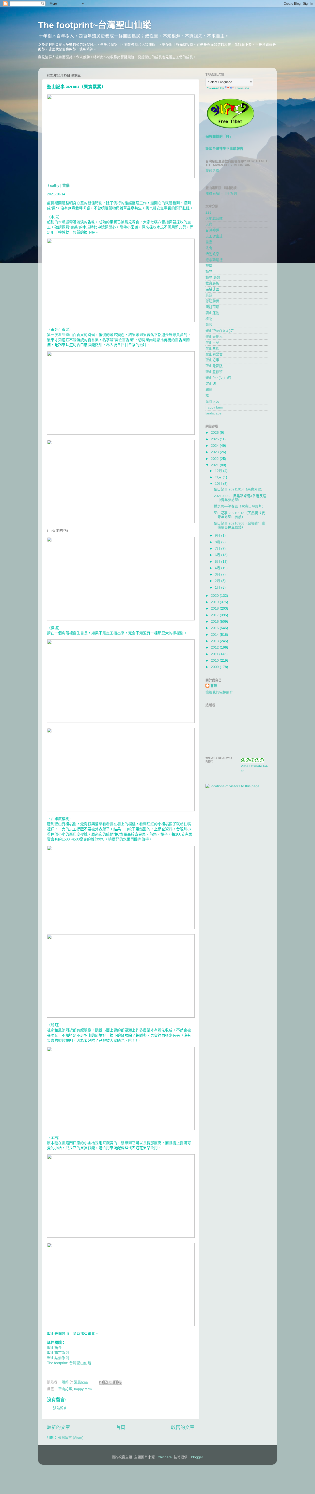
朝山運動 (212, 313)
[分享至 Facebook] (115, 1382)
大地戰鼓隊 (214, 218)
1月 (218, 587)
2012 (215, 647)
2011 (215, 654)
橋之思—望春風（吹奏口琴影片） (240, 506)
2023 (215, 452)
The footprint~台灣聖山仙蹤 (94, 25)
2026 (215, 432)
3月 (218, 574)
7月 (218, 548)
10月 (219, 484)
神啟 (208, 265)
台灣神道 (212, 230)
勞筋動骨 (212, 301)
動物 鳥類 (212, 277)
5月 (218, 561)
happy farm (83, 1389)
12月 (219, 471)
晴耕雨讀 (212, 307)
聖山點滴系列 (58, 1358)
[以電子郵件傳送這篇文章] (101, 1382)
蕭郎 (213, 686)
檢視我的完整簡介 (219, 692)
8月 (218, 542)
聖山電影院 (214, 366)
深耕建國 (212, 289)
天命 (208, 224)
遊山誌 (210, 384)
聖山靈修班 (214, 372)
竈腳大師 (212, 401)
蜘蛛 (208, 390)
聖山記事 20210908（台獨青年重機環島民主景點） (239, 525)
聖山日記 (212, 342)
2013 (215, 641)
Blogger (197, 1457)
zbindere (165, 1457)
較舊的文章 (182, 1427)
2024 (215, 446)
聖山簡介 (54, 1348)
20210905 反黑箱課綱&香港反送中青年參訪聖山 (240, 498)
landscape (213, 413)
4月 (218, 568)
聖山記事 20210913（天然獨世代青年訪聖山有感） (239, 515)
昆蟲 (208, 242)
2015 (215, 628)
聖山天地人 (214, 336)
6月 (218, 555)
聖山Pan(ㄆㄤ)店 (218, 378)
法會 (208, 248)
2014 (215, 634)
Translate (242, 88)
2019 (215, 602)
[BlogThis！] (105, 1382)
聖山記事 (65, 1389)
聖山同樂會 (214, 354)
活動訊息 (212, 254)
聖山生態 (212, 348)
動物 (208, 271)
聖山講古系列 (58, 1353)
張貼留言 (60, 1408)
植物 (208, 319)
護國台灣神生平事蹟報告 (224, 148)
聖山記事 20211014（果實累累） (239, 489)
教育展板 (212, 283)
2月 (218, 581)
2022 (215, 459)
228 (208, 212)
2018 (215, 608)
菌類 (208, 325)
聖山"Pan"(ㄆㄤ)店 (219, 331)
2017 (215, 615)
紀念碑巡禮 (214, 260)
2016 (215, 621)
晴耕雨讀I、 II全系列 (221, 193)
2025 (215, 439)
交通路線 (212, 170)
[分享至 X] (110, 1382)
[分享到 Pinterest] (119, 1382)
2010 (215, 660)
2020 (215, 596)
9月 (218, 535)
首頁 (120, 1427)
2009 (215, 667)
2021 (215, 465)
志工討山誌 (214, 236)
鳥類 (208, 295)
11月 (219, 477)
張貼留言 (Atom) (70, 1437)
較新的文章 (58, 1427)
